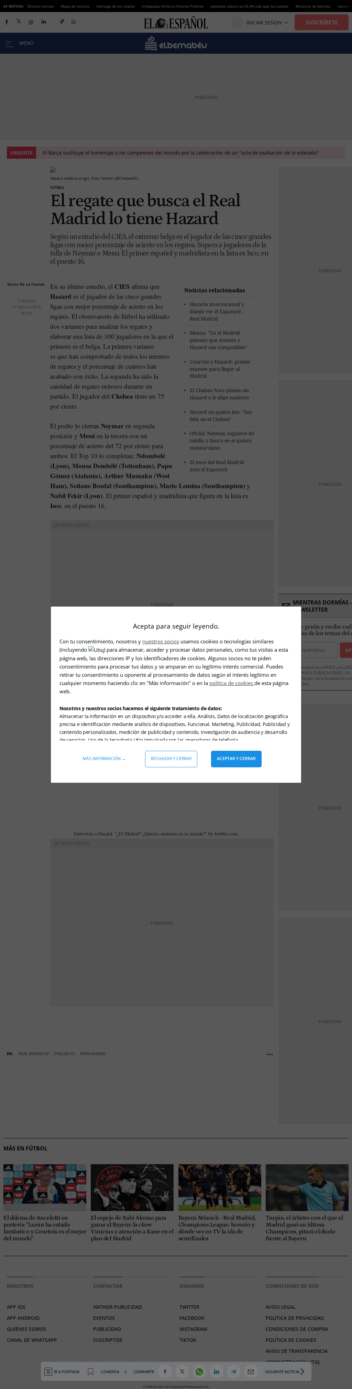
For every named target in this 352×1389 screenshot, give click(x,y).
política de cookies (231, 683)
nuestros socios (160, 641)
